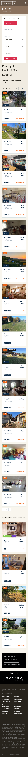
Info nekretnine (17, 697)
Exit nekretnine (17, 706)
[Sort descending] (22, 88)
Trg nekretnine (17, 709)
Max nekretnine (17, 708)
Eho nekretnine (17, 703)
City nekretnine (17, 696)
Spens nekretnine (6, 704)
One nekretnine (17, 711)
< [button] (3, 509)
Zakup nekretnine (18, 713)
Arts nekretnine (5, 711)
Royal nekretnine (5, 699)
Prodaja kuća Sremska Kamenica (12, 664)
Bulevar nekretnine (18, 699)
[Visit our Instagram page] (10, 678)
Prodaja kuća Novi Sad (9, 656)
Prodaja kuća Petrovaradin (10, 659)
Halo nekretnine (17, 701)
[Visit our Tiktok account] (21, 678)
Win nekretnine (17, 704)
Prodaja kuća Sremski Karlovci (11, 662)
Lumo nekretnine (18, 715)
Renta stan (4, 713)
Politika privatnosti (8, 680)
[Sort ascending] (20, 88)
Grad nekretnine (5, 696)
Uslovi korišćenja (20, 680)
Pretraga (8, 58)
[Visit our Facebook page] (7, 678)
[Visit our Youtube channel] (12, 678)
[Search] (14, 3)
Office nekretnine (6, 701)
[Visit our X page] (15, 678)
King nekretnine (5, 709)
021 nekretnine (5, 697)
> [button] (9, 509)
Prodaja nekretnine (6, 715)
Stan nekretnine (5, 706)
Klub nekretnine (5, 703)
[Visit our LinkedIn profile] (18, 678)
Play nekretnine (5, 708)
